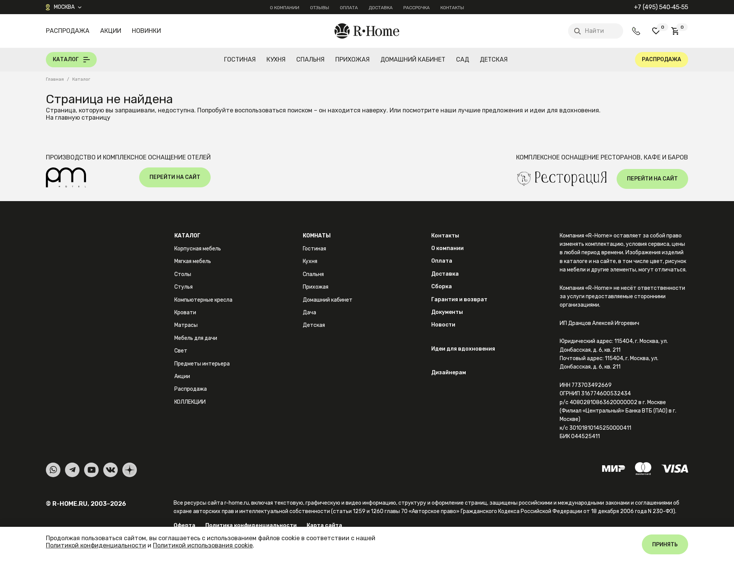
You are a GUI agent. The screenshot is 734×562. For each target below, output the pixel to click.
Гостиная (240, 59)
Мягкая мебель (192, 261)
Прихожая (352, 59)
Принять (665, 544)
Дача (309, 312)
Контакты (452, 7)
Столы (182, 274)
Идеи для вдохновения (463, 349)
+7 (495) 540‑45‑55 (661, 7)
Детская (494, 59)
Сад (462, 59)
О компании (284, 7)
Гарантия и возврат (459, 299)
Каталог (187, 235)
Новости (443, 325)
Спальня (310, 59)
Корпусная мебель (197, 248)
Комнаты (317, 235)
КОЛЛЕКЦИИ (190, 402)
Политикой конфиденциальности (96, 545)
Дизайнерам (448, 372)
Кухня (276, 59)
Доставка (381, 7)
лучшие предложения (490, 110)
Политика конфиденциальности (251, 525)
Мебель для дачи (195, 338)
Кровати (185, 312)
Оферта (184, 525)
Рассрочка (416, 7)
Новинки (146, 30)
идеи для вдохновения (564, 110)
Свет (180, 351)
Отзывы (319, 7)
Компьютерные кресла (203, 300)
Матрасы (186, 325)
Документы (447, 312)
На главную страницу (78, 117)
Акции (110, 30)
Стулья (183, 287)
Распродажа (67, 30)
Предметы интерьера (202, 364)
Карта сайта (324, 525)
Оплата (349, 7)
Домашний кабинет (412, 59)
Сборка (441, 286)
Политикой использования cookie (203, 545)
